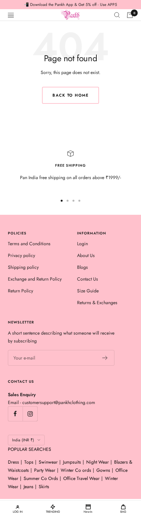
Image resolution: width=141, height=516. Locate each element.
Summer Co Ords (41, 478)
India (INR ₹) (23, 440)
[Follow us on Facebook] (15, 413)
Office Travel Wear (81, 478)
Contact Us (87, 279)
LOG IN (18, 511)
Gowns (103, 470)
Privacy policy (21, 255)
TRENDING (53, 511)
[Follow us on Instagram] (30, 413)
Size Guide (88, 290)
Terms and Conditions (29, 243)
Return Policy (20, 290)
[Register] (105, 358)
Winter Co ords (76, 470)
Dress (13, 462)
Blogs (82, 267)
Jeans (28, 486)
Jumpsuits (72, 462)
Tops (28, 462)
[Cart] (130, 15)
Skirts (44, 486)
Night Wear (97, 462)
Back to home (70, 95)
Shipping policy (23, 267)
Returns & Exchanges (97, 302)
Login (82, 243)
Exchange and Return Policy (35, 279)
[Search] (117, 15)
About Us (86, 255)
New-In (88, 511)
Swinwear (48, 462)
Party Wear (44, 470)
